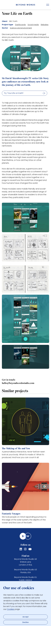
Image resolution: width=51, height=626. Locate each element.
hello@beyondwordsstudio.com (18, 383)
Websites (44, 24)
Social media (33, 24)
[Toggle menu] (47, 4)
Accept (26, 617)
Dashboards (20, 24)
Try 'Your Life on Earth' (14, 93)
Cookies (10, 609)
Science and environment (21, 28)
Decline (25, 622)
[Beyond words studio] (25, 4)
